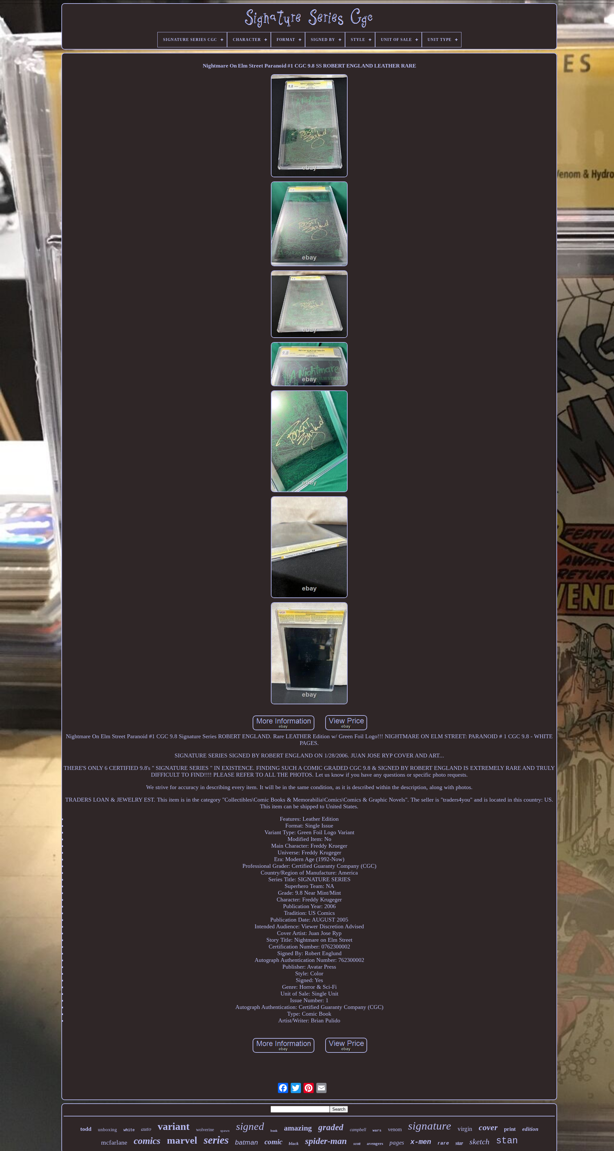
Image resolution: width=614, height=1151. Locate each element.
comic (273, 1142)
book (274, 1130)
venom (395, 1129)
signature (429, 1126)
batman (246, 1142)
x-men (420, 1142)
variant (174, 1126)
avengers (375, 1143)
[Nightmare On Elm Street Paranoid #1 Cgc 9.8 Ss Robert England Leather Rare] (309, 126)
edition (530, 1129)
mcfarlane (114, 1142)
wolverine (205, 1129)
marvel (182, 1140)
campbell (358, 1129)
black (294, 1143)
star (459, 1143)
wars (377, 1130)
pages (397, 1142)
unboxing (107, 1129)
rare (443, 1143)
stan (507, 1141)
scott (356, 1143)
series (216, 1140)
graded (330, 1127)
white (129, 1130)
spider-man (326, 1141)
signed (250, 1126)
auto (146, 1128)
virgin (465, 1128)
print (510, 1129)
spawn (225, 1130)
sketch (479, 1141)
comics (147, 1140)
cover (488, 1127)
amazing (298, 1128)
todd (85, 1129)
